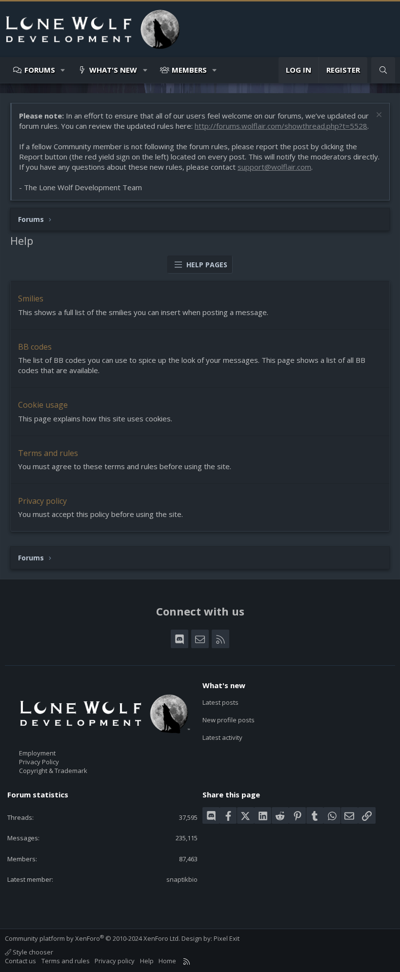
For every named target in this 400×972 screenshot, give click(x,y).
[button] (63, 70)
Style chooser (32, 952)
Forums (39, 70)
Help (147, 960)
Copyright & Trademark (53, 770)
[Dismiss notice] (378, 116)
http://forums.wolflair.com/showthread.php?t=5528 (281, 126)
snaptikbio (182, 879)
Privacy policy (42, 501)
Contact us (20, 960)
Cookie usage (43, 404)
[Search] (383, 70)
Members (189, 70)
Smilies (30, 298)
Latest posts (220, 702)
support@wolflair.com (274, 167)
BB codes (35, 346)
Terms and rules (48, 453)
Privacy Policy (39, 761)
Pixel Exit (227, 938)
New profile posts (228, 719)
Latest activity (222, 737)
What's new (113, 70)
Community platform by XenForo (92, 938)
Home (167, 960)
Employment (37, 753)
